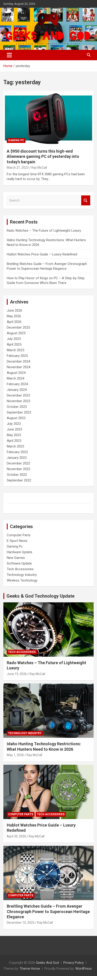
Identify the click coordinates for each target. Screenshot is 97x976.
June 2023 (14, 429)
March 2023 (15, 446)
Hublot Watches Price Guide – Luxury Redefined (42, 254)
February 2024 (17, 384)
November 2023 (18, 401)
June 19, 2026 (17, 674)
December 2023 (18, 395)
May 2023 (14, 435)
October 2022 (17, 475)
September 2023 (19, 412)
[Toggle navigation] (9, 55)
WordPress (83, 968)
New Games (16, 558)
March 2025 (15, 350)
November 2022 (18, 469)
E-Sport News (17, 541)
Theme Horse (30, 968)
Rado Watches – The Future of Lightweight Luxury (44, 230)
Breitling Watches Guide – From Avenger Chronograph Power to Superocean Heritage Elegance (48, 911)
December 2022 (18, 463)
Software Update (19, 563)
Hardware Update (19, 552)
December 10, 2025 (21, 922)
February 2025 (17, 356)
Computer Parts (18, 535)
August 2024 (16, 373)
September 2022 (19, 480)
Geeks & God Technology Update (40, 596)
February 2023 (17, 452)
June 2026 (14, 310)
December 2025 (18, 327)
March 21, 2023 (18, 167)
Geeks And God (47, 963)
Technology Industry (22, 575)
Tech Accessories (20, 569)
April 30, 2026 (16, 836)
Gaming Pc (16, 140)
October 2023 (17, 407)
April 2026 (14, 322)
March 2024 (15, 378)
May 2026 (14, 316)
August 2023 (16, 418)
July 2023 (14, 424)
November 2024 (18, 367)
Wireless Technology (22, 580)
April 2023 (14, 441)
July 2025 (14, 339)
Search (85, 200)
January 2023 (17, 458)
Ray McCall (39, 167)
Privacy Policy (73, 963)
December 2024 (18, 361)
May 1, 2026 (15, 755)
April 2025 (14, 344)
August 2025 (16, 333)
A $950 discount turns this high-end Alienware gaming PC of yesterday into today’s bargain (43, 156)
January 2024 (17, 390)
